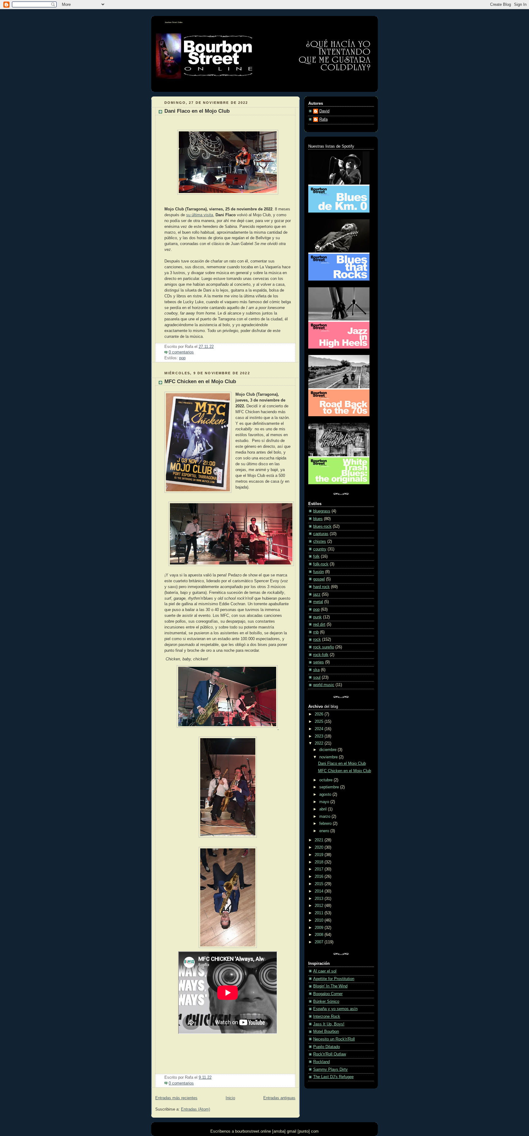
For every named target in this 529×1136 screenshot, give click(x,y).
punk (317, 617)
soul (317, 677)
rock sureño (323, 647)
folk (316, 556)
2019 (320, 855)
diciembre (328, 750)
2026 (320, 714)
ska (316, 670)
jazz (317, 594)
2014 (320, 891)
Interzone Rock (326, 1016)
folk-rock (320, 564)
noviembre (329, 757)
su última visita (199, 215)
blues (318, 519)
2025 (320, 721)
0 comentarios (181, 352)
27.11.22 (206, 347)
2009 (320, 928)
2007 (320, 942)
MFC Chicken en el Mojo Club (200, 381)
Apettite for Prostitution (333, 979)
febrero (326, 823)
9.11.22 (205, 1077)
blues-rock (322, 526)
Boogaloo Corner (328, 994)
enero (324, 831)
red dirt (319, 624)
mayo (324, 802)
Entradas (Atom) (195, 1109)
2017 (320, 869)
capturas (320, 534)
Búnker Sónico (326, 1001)
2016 (320, 876)
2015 (320, 884)
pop (182, 358)
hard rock (321, 587)
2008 (320, 935)
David (324, 111)
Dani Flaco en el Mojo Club (197, 111)
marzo (325, 816)
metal (318, 602)
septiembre (329, 787)
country (319, 549)
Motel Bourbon (326, 1031)
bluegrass (321, 511)
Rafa (323, 119)
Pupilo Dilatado (326, 1047)
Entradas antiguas (279, 1098)
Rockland (321, 1062)
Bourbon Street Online (173, 22)
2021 (320, 840)
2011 (320, 913)
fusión (318, 572)
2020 (320, 847)
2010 (320, 920)
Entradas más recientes (176, 1098)
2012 (320, 906)
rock (317, 639)
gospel (319, 579)
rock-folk (320, 655)
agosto (325, 794)
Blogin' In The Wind (330, 986)
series (318, 662)
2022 (320, 743)
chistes (319, 541)
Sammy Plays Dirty (330, 1069)
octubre (326, 780)
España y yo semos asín (335, 1009)
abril (323, 809)
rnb (316, 632)
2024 (320, 729)
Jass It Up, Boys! (328, 1024)
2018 (320, 862)
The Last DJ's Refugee (333, 1077)
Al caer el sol (324, 971)
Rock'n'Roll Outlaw (329, 1054)
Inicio (230, 1098)
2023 (320, 736)
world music (323, 685)
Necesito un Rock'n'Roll (334, 1039)
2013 (320, 898)
